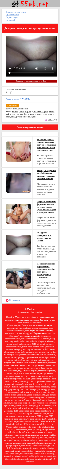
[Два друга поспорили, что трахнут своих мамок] (18, 244)
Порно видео (12, 17)
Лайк (50, 119)
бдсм (26, 114)
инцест (15, 111)
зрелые (20, 114)
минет (51, 114)
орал (8, 116)
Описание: (12, 105)
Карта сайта (36, 312)
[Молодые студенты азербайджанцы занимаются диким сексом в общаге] (18, 182)
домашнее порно (40, 111)
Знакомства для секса (16, 12)
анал (45, 114)
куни (33, 116)
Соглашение (23, 312)
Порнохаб (10, 20)
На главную (14, 300)
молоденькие (36, 114)
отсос (13, 114)
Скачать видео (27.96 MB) (18, 99)
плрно (28, 111)
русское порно (23, 116)
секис (21, 111)
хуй (7, 114)
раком (51, 111)
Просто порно (12, 14)
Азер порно (22, 108)
